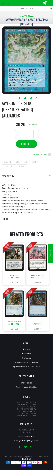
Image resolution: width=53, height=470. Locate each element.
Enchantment (9, 166)
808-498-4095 (29, 436)
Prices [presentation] (5, 219)
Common (35, 161)
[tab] (26, 177)
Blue (25, 161)
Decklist (50, 253)
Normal (22, 166)
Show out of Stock (40, 155)
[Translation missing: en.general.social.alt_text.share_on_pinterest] (31, 98)
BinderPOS (26, 459)
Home (21, 16)
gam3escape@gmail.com (29, 441)
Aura (17, 161)
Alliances (7, 161)
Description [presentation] (8, 176)
